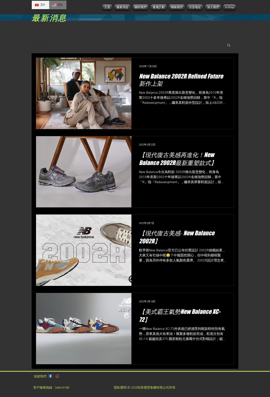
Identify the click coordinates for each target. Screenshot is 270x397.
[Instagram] (57, 376)
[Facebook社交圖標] (50, 376)
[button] (229, 45)
